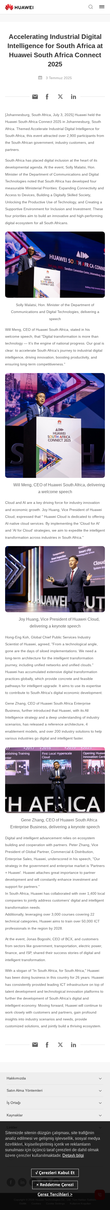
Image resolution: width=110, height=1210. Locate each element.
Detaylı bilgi (73, 1155)
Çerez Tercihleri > (55, 1194)
